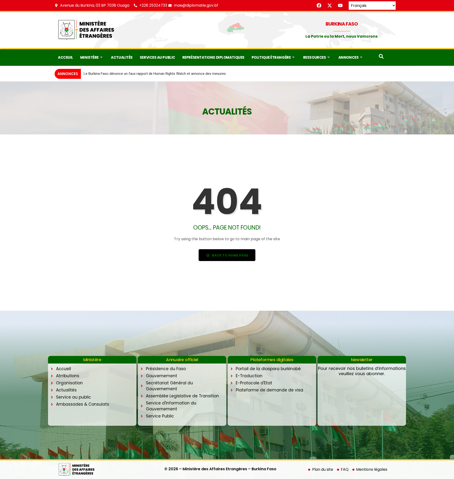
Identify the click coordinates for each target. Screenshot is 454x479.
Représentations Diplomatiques (213, 57)
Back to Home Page (229, 255)
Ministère (89, 57)
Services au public (157, 57)
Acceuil (65, 57)
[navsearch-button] (381, 57)
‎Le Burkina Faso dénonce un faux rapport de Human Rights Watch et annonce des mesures (155, 73)
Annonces (348, 57)
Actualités (122, 57)
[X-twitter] (329, 5)
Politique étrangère (271, 57)
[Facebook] (319, 5)
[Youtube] (340, 5)
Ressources (314, 57)
